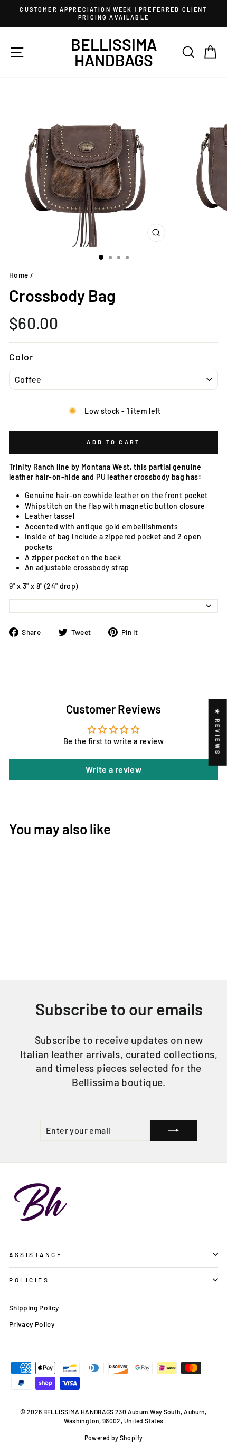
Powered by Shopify (113, 1437)
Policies (29, 1279)
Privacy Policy (31, 1323)
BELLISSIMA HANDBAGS (114, 52)
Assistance (35, 1254)
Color (21, 357)
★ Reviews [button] (217, 732)
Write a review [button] (113, 769)
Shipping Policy (34, 1307)
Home (18, 274)
